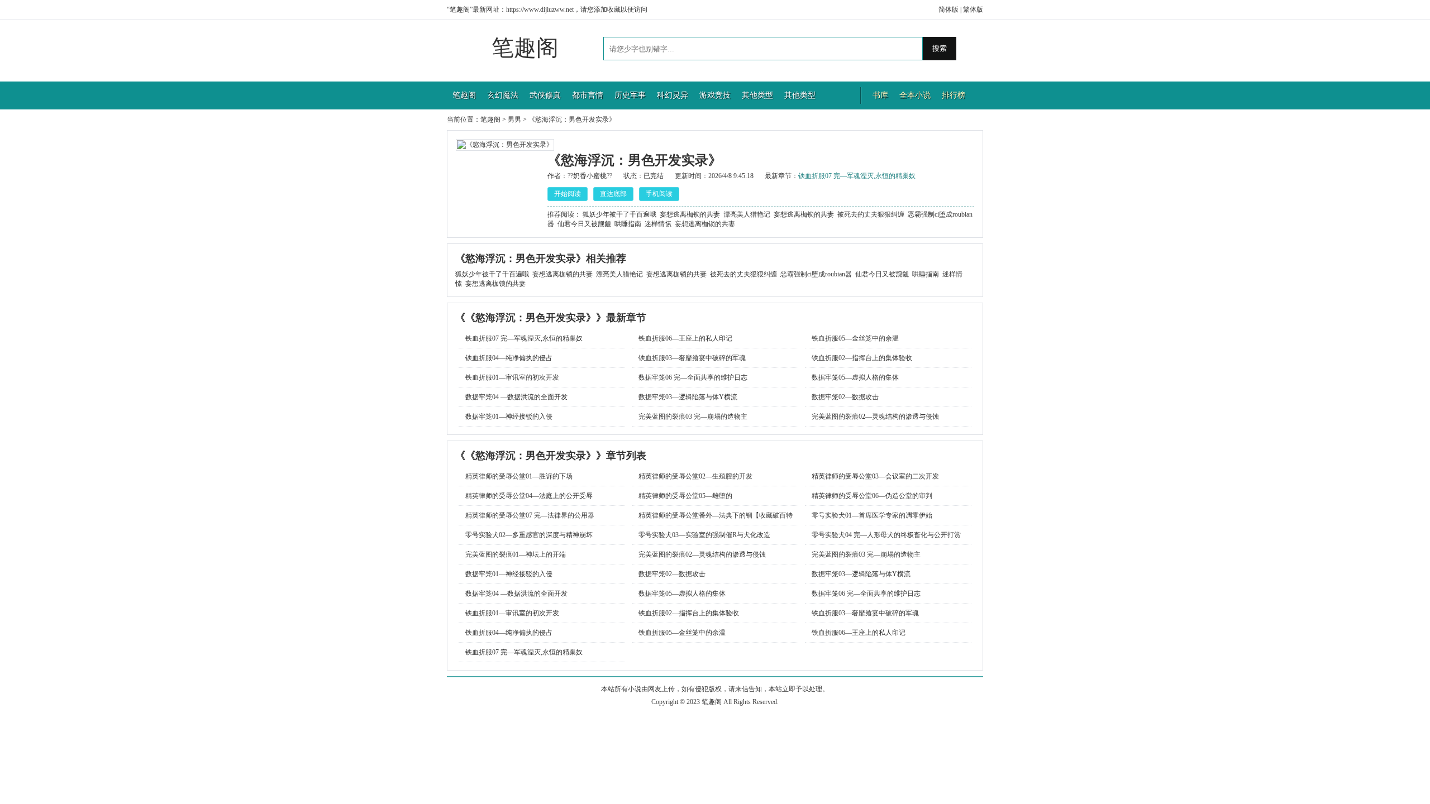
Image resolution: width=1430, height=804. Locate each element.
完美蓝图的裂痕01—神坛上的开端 (515, 554)
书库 (880, 95)
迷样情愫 (658, 224)
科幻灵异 (672, 95)
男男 (514, 119)
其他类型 (757, 95)
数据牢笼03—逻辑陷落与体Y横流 (687, 397)
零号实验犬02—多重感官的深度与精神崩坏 (529, 535)
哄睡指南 (627, 224)
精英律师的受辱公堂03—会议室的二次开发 (875, 476)
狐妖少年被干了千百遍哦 (619, 214)
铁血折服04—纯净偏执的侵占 (508, 358)
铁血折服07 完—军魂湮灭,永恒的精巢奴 (857, 176)
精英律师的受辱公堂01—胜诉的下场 (519, 476)
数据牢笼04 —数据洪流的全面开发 (516, 397)
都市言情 (587, 95)
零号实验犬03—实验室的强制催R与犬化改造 (704, 535)
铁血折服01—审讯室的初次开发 (512, 377)
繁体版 (973, 9)
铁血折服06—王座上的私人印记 (685, 338)
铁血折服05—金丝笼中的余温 (855, 338)
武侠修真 (545, 95)
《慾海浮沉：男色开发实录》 (572, 119)
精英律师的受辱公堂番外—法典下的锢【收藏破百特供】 (712, 518)
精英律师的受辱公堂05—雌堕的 (685, 496)
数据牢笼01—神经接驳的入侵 (508, 416)
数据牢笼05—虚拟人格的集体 (855, 377)
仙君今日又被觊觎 (584, 224)
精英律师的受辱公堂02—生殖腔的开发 (695, 476)
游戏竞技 (715, 95)
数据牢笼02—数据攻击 (845, 397)
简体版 (948, 9)
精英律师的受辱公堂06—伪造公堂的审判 (872, 496)
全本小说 (915, 95)
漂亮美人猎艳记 (746, 214)
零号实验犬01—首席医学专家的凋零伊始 (872, 515)
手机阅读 (659, 194)
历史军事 (630, 95)
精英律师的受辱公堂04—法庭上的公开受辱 (529, 496)
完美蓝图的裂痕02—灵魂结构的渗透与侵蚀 (875, 416)
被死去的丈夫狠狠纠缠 (870, 214)
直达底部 (613, 194)
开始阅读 (567, 194)
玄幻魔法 (502, 95)
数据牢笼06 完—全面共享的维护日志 (692, 377)
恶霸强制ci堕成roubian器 (816, 274)
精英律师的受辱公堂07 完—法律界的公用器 (529, 515)
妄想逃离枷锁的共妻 (690, 214)
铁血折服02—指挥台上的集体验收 (862, 358)
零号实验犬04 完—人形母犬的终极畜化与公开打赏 (886, 535)
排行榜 (953, 95)
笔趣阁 (525, 47)
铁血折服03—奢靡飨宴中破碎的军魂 (692, 358)
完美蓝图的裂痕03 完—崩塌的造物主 (692, 416)
